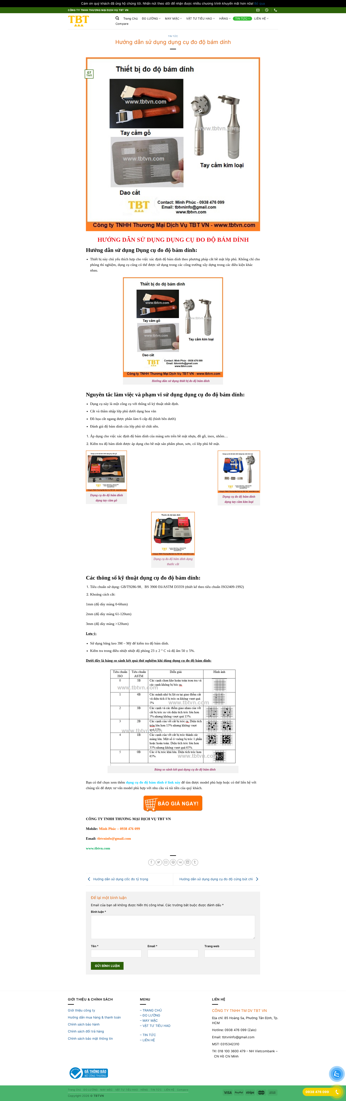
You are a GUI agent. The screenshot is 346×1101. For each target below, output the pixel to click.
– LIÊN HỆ (147, 1040)
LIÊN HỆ (260, 18)
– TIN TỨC (148, 1035)
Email (152, 946)
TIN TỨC (241, 18)
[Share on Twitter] (158, 862)
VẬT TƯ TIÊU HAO (199, 18)
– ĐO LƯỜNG (150, 1015)
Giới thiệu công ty (81, 1010)
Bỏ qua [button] (259, 3)
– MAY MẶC (149, 1020)
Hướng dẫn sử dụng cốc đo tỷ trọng (120, 879)
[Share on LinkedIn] (187, 862)
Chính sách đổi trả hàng (86, 1031)
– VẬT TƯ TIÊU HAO (155, 1026)
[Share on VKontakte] (180, 862)
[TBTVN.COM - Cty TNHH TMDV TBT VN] (87, 21)
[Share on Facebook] (151, 862)
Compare (122, 23)
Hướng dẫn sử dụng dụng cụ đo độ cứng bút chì (216, 879)
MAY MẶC (172, 18)
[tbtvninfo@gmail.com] (258, 10)
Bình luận (98, 911)
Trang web (211, 946)
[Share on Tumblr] (195, 862)
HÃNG (223, 18)
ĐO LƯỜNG (150, 18)
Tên (95, 946)
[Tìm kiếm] (117, 18)
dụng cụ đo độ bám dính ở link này (153, 782)
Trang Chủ (130, 18)
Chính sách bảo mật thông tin (90, 1038)
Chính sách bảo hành (84, 1024)
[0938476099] (276, 10)
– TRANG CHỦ (151, 1010)
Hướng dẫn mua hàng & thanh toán (94, 1017)
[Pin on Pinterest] (173, 862)
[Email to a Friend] (166, 862)
